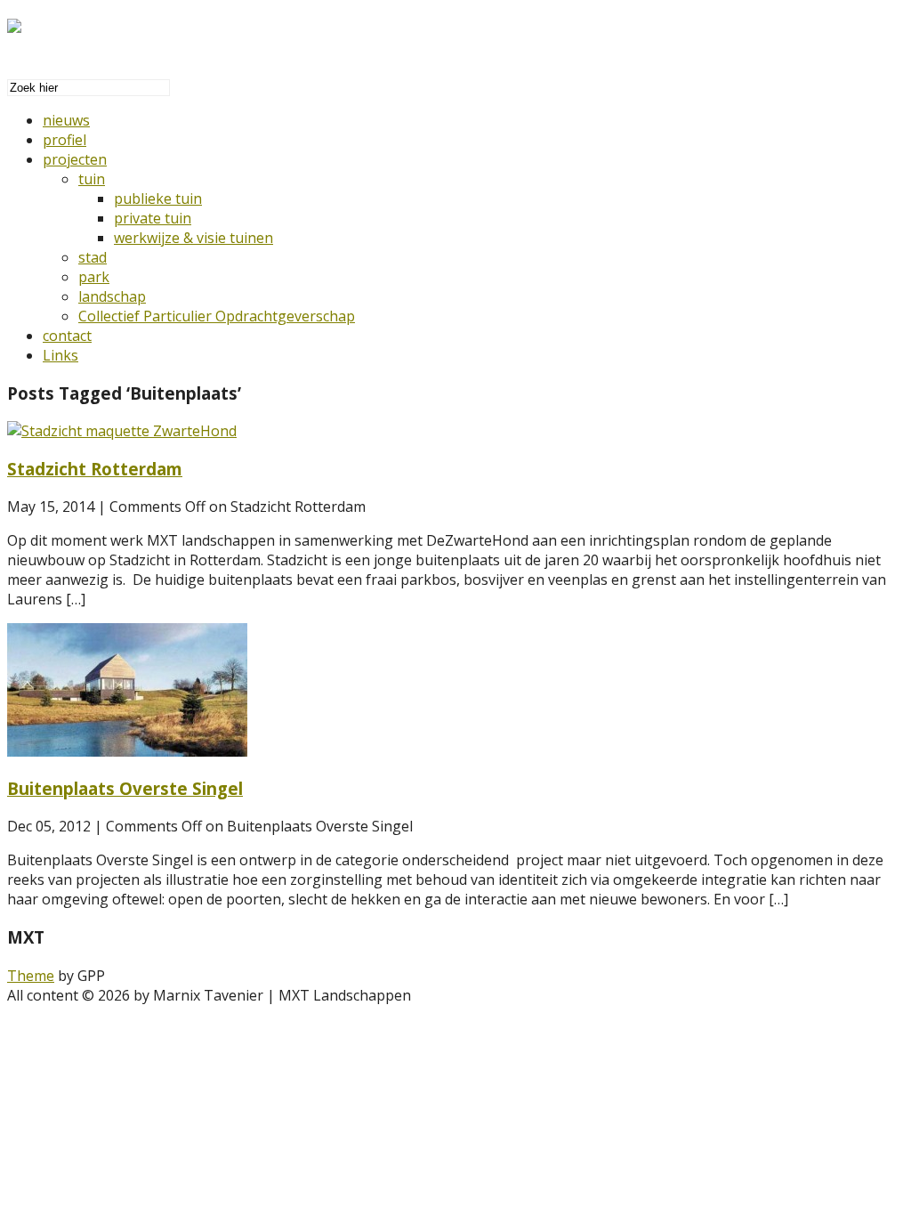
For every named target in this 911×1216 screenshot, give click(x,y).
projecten (75, 159)
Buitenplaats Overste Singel (125, 788)
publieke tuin (158, 198)
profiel (64, 140)
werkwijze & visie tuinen (193, 237)
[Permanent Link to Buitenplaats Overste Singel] (127, 751)
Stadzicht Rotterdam (94, 469)
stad (92, 257)
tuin (91, 179)
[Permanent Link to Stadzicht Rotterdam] (122, 431)
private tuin (152, 218)
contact (67, 335)
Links (60, 355)
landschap (112, 296)
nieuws (66, 120)
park (93, 277)
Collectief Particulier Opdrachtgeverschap (216, 316)
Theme (30, 975)
